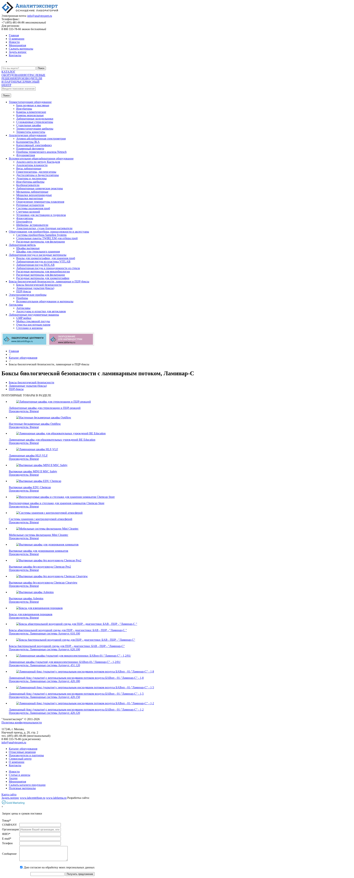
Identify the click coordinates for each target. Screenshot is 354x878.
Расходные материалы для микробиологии (43, 271)
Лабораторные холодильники (34, 118)
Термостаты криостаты (30, 131)
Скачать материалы (21, 48)
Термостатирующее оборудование (30, 102)
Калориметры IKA (28, 141)
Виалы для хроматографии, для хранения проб (45, 258)
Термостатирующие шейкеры (34, 128)
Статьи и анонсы (19, 774)
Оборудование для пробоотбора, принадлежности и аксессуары (49, 231)
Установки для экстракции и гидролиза (41, 215)
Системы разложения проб (33, 208)
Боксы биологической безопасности (39, 284)
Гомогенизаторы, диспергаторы (36, 171)
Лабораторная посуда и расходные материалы (37, 254)
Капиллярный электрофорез (34, 145)
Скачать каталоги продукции (27, 784)
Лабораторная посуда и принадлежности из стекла (48, 268)
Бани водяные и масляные (32, 105)
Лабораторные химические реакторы (39, 188)
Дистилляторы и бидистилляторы (37, 175)
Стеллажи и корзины (29, 328)
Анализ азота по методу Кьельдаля (38, 161)
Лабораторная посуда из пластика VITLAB (43, 261)
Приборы (22, 298)
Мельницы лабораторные (32, 191)
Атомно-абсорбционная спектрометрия (41, 138)
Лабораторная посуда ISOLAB (35, 264)
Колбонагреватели (27, 185)
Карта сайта (8, 794)
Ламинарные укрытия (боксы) (35, 288)
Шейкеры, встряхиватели (32, 225)
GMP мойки (23, 318)
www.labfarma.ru (56, 797)
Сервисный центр (20, 758)
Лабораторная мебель (22, 244)
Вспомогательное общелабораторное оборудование (41, 158)
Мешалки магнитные (29, 198)
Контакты (15, 55)
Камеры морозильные (30, 115)
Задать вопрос (18, 52)
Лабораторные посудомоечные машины (34, 314)
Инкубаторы (24, 108)
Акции (13, 778)
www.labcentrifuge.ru (32, 797)
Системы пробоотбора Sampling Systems (41, 234)
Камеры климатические (31, 112)
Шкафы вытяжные (28, 248)
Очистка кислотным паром (33, 324)
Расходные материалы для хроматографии (42, 278)
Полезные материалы (22, 788)
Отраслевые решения (22, 752)
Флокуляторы (24, 218)
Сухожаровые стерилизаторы (34, 122)
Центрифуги (24, 221)
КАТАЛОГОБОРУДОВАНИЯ (13, 73)
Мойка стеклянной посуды (33, 321)
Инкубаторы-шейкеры (30, 181)
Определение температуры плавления (40, 201)
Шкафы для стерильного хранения (38, 251)
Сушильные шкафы (28, 125)
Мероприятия (17, 45)
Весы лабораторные (28, 168)
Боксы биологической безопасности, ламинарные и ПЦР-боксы (49, 281)
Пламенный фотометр (30, 148)
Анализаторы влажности (32, 165)
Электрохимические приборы (27, 294)
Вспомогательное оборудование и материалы (44, 301)
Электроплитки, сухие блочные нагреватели (44, 228)
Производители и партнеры (26, 755)
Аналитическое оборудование (27, 135)
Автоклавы (16, 304)
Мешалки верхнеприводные (34, 195)
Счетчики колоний (28, 211)
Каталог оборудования (23, 748)
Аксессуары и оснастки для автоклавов (41, 311)
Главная (14, 35)
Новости (14, 42)
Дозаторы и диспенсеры (31, 178)
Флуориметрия (25, 155)
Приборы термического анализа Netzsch (41, 151)
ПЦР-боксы (23, 291)
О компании (16, 38)
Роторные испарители (30, 205)
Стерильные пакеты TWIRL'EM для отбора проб (47, 238)
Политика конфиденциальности (21, 722)
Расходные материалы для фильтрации (40, 241)
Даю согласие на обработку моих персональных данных (59, 867)
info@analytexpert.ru (39, 15)
